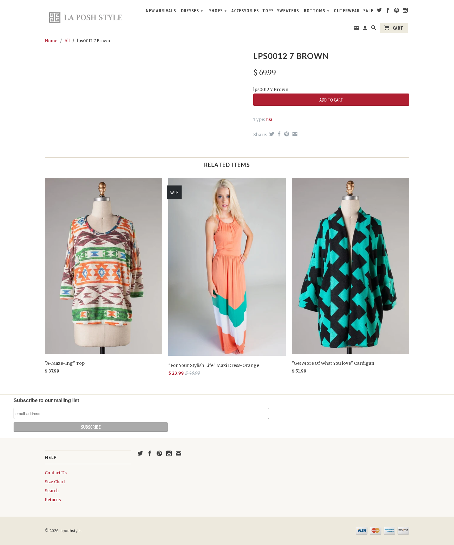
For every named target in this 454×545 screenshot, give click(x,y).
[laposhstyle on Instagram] (405, 11)
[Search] (373, 29)
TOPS (268, 11)
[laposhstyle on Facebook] (388, 11)
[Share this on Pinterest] (286, 133)
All (67, 41)
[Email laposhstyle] (356, 29)
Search (52, 490)
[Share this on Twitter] (271, 133)
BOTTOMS (317, 11)
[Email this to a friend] (294, 133)
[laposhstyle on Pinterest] (396, 11)
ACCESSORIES (245, 11)
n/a (269, 119)
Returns (53, 499)
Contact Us (56, 473)
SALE (368, 11)
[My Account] (365, 29)
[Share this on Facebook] (278, 133)
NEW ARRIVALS (161, 11)
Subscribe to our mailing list (46, 400)
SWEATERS (288, 11)
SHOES (218, 11)
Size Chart (55, 482)
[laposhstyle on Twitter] (379, 11)
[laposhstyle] (88, 17)
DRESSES (192, 11)
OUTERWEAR (347, 11)
